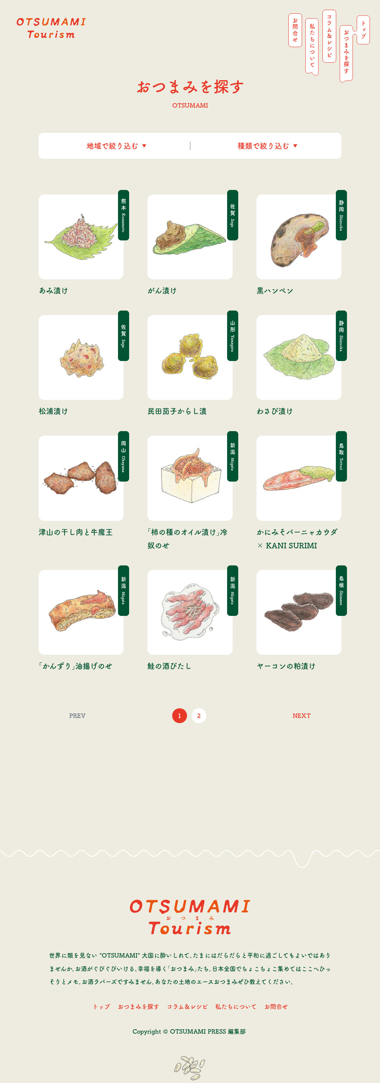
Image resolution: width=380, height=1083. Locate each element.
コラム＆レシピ (187, 1007)
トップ (101, 1007)
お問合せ (276, 1007)
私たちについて (236, 1007)
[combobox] (87, 145)
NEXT (302, 716)
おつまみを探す (138, 1007)
